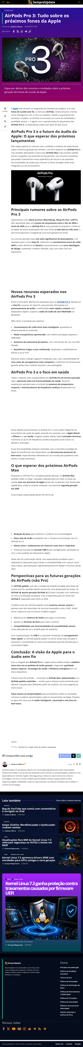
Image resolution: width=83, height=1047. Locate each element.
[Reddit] (29, 1028)
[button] (4, 2)
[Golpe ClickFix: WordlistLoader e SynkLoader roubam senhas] (70, 826)
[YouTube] (13, 1028)
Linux (9, 879)
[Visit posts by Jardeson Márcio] (5, 764)
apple (31, 747)
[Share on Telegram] (26, 31)
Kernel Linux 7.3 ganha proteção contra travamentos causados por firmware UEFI (41, 888)
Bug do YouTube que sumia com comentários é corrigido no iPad (29, 810)
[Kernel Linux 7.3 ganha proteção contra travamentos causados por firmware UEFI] (41, 918)
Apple (15, 108)
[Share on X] (18, 31)
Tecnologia (8, 10)
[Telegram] (34, 1028)
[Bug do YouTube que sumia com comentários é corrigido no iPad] (70, 810)
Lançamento (51, 747)
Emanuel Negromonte (15, 945)
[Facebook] (77, 764)
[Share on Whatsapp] (22, 31)
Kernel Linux (18, 879)
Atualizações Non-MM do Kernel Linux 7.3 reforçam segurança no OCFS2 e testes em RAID (27, 842)
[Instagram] (80, 764)
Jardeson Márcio (16, 27)
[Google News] (19, 1028)
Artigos (7, 805)
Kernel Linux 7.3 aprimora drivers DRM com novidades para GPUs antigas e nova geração (28, 859)
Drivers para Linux (17, 854)
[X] (8, 1028)
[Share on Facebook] (14, 31)
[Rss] (40, 1028)
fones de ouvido (40, 747)
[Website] (74, 764)
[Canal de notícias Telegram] (44, 1028)
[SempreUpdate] (41, 2)
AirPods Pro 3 (63, 302)
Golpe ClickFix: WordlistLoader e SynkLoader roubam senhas (28, 826)
